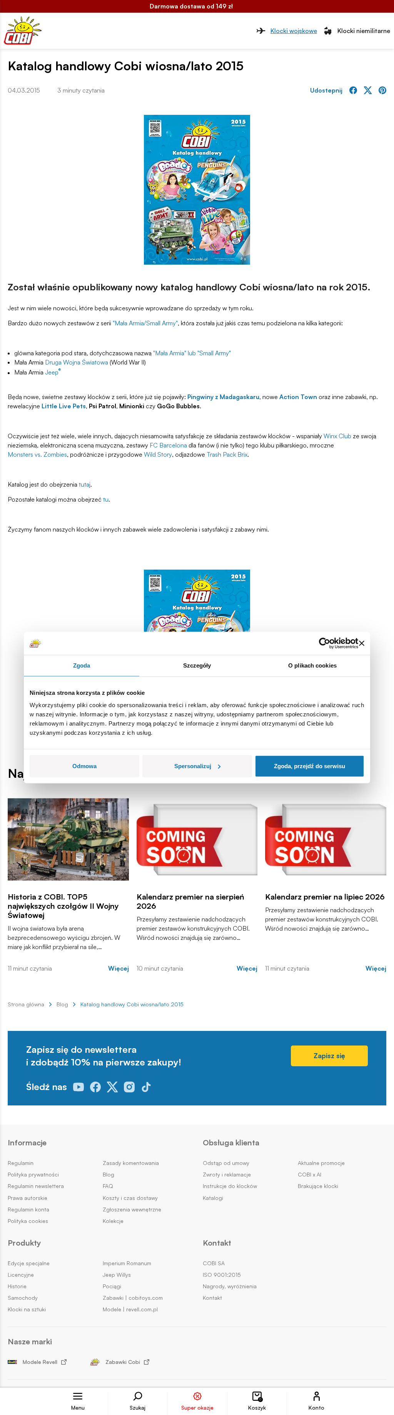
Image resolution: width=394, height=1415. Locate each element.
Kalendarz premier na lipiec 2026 (325, 896)
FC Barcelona (168, 445)
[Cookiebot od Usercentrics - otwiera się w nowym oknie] (324, 643)
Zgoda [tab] (81, 665)
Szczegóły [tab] (197, 665)
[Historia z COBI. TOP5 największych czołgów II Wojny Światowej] (68, 839)
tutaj (84, 484)
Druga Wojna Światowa (76, 362)
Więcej (118, 968)
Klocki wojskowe (293, 31)
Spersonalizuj (192, 765)
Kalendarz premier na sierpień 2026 (190, 901)
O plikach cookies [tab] (312, 665)
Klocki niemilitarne (363, 31)
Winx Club (337, 436)
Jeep (53, 371)
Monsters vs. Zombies (37, 454)
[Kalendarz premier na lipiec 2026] (325, 839)
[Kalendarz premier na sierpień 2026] (197, 839)
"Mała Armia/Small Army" (145, 323)
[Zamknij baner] (361, 643)
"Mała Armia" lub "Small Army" (192, 353)
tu (106, 499)
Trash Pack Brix (227, 454)
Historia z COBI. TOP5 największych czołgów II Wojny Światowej (63, 906)
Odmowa (84, 765)
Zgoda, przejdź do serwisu (309, 765)
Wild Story (158, 454)
